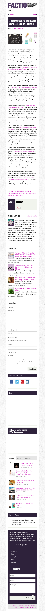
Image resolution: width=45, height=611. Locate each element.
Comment (10, 307)
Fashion (15, 605)
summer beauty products (15, 195)
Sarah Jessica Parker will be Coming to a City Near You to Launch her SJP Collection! (24, 473)
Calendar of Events (25, 607)
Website (10, 345)
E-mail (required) (12, 337)
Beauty (21, 605)
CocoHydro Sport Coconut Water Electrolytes (23, 87)
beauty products (31, 193)
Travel (15, 607)
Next (34, 14)
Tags (10, 462)
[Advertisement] (24, 410)
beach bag (22, 193)
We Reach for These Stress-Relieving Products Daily (25, 279)
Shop (12, 560)
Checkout (13, 562)
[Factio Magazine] (22, 7)
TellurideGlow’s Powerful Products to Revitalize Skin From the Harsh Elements (25, 255)
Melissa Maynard (18, 28)
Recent (19, 458)
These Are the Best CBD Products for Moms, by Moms (24, 267)
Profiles (27, 605)
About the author (32, 216)
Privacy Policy (15, 557)
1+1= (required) (12, 352)
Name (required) (12, 330)
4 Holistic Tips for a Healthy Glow (26, 289)
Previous (12, 14)
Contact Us (14, 551)
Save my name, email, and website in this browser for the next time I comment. (22, 363)
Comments (28, 458)
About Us (13, 554)
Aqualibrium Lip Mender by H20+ (24, 152)
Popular (11, 458)
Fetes (32, 605)
